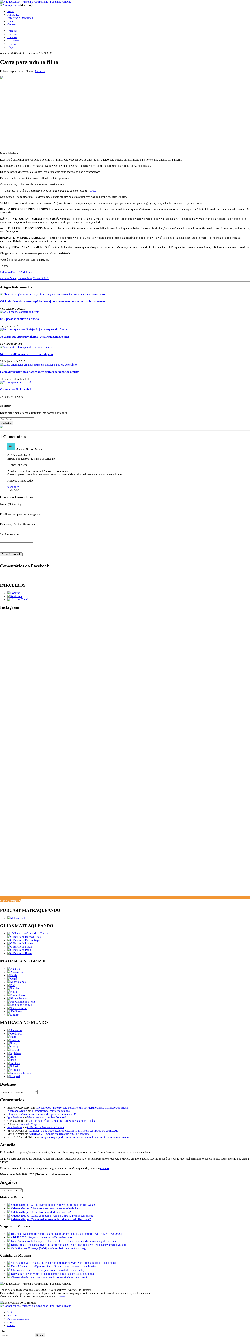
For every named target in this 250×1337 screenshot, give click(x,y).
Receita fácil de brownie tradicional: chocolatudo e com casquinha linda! (53, 1273)
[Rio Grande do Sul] (19, 1004)
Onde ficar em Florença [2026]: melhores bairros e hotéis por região (50, 1248)
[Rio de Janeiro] (17, 998)
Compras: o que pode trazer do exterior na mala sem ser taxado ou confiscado (73, 1130)
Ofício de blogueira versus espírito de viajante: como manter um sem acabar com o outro (54, 301)
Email (20, 514)
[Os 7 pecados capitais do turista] (19, 311)
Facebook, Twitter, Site (19, 524)
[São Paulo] (14, 1011)
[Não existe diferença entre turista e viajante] (26, 347)
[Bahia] (12, 975)
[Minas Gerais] (16, 981)
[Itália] (11, 1059)
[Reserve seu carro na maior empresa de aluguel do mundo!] (14, 596)
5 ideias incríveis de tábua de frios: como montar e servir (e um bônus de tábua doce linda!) (63, 1262)
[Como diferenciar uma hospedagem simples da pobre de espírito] (38, 364)
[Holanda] (13, 1050)
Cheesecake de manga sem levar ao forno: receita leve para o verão (49, 1277)
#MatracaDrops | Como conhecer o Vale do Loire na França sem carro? (52, 1215)
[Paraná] (12, 991)
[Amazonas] (15, 972)
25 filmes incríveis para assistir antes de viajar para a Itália (62, 1120)
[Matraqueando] (10, 5)
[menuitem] (10, 11)
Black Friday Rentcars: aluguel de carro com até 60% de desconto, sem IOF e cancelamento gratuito (68, 1244)
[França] (12, 1043)
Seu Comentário (9, 534)
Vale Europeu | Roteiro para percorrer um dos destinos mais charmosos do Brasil (81, 1107)
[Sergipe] (13, 1014)
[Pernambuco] (16, 995)
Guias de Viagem (30, 1124)
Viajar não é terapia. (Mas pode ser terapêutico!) (48, 1114)
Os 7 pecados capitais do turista (19, 319)
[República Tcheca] (19, 1073)
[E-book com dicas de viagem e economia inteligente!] (24, 936)
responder (13, 486)
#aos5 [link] (93, 190)
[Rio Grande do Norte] (21, 1001)
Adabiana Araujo (17, 1110)
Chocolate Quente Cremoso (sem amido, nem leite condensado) (47, 1270)
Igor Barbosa (14, 1117)
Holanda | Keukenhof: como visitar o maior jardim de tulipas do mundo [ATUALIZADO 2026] (66, 1233)
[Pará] (11, 985)
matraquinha (25, 278)
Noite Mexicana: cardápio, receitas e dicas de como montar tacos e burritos (54, 1266)
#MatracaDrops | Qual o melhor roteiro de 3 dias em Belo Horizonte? (51, 1219)
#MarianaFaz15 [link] (9, 272)
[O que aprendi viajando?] (15, 382)
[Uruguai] (13, 1076)
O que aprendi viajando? (15, 389)
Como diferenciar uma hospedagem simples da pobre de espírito (39, 371)
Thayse (11, 1114)
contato (104, 1168)
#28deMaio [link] (25, 272)
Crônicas (40, 71)
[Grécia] (12, 1046)
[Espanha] (13, 1040)
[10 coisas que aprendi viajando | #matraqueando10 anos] (33, 329)
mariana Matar (8, 278)
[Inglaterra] (14, 1053)
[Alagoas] (13, 968)
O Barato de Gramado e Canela (45, 1127)
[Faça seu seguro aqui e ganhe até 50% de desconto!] (17, 599)
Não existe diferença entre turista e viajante (26, 354)
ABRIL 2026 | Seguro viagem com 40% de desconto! (60, 1133)
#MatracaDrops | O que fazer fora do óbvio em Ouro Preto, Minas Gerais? (54, 1204)
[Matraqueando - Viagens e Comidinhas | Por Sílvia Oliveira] (35, 1)
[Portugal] (13, 1069)
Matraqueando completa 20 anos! (51, 1110)
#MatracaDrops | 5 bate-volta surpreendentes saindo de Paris (46, 1208)
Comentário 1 (41, 278)
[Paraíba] (13, 988)
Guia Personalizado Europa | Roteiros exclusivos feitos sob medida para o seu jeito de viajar (64, 1241)
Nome (10, 504)
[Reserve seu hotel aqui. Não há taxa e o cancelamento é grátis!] (13, 592)
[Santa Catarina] (17, 1008)
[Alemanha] (14, 1030)
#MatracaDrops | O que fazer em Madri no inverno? (41, 1212)
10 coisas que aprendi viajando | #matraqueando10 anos (34, 336)
